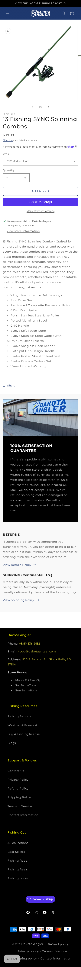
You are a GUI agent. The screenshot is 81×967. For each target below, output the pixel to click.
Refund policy (58, 944)
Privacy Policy (18, 779)
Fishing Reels (18, 869)
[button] (7, 13)
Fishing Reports (19, 716)
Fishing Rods (17, 860)
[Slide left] (32, 107)
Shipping (8, 140)
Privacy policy (28, 951)
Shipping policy (25, 958)
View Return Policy (17, 565)
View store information (23, 231)
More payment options (40, 211)
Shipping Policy (19, 797)
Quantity (8, 170)
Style (6, 153)
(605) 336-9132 (29, 643)
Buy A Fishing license (24, 734)
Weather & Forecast (22, 725)
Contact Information (23, 815)
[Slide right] (49, 107)
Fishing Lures (18, 878)
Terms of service (54, 951)
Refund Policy (18, 788)
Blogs (12, 743)
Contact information (55, 958)
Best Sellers (16, 851)
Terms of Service (20, 806)
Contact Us (16, 771)
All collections (18, 843)
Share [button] (11, 385)
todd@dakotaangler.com (37, 651)
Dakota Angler (32, 944)
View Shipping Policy (18, 600)
